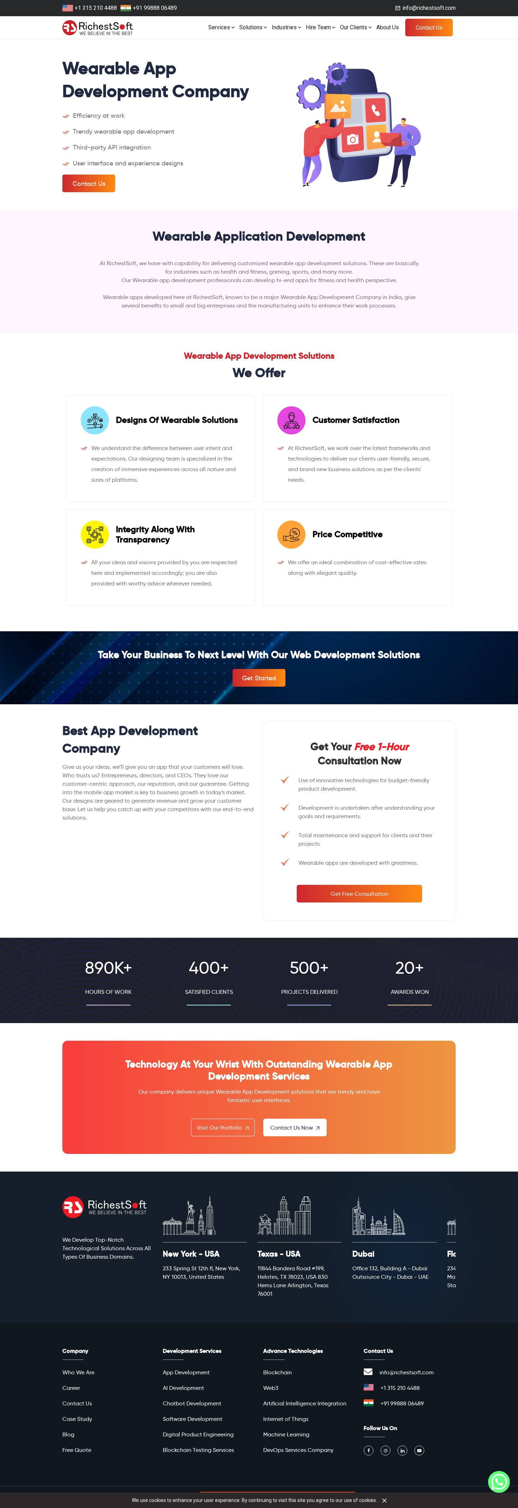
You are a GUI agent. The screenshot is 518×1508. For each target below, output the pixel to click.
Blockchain (277, 1372)
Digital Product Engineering (198, 1434)
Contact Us (429, 27)
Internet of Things (285, 1419)
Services (219, 27)
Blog (68, 1434)
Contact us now (292, 1127)
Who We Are (78, 1372)
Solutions (251, 27)
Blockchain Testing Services (198, 1450)
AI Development (183, 1388)
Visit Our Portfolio (220, 1127)
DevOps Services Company (298, 1450)
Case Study (77, 1419)
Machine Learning (286, 1434)
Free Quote (76, 1450)
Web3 (270, 1388)
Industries (284, 27)
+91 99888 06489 (155, 8)
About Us (387, 27)
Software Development (192, 1419)
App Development (186, 1372)
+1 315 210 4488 (96, 8)
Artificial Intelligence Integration (304, 1403)
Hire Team (318, 27)
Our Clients (353, 27)
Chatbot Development (192, 1403)
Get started (259, 678)
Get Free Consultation (359, 893)
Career (71, 1388)
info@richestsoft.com (429, 8)
